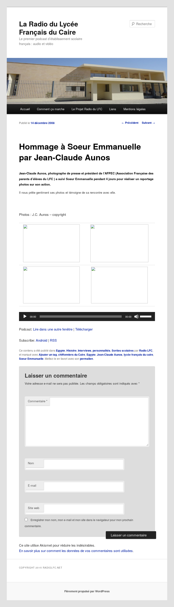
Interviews (84, 350)
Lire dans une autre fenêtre (52, 329)
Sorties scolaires (123, 350)
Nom (31, 463)
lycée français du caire (138, 354)
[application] (87, 316)
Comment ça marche (50, 109)
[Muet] (136, 316)
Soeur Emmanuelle (31, 359)
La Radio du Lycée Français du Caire (48, 28)
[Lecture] (25, 316)
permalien (86, 359)
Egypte (60, 350)
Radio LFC (145, 350)
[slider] (146, 316)
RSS (53, 340)
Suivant (148, 123)
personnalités (101, 350)
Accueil (25, 109)
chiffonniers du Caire (71, 354)
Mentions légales (134, 109)
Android (41, 340)
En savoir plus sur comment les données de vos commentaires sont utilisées (76, 550)
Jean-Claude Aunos (109, 354)
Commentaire (37, 401)
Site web (33, 508)
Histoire (71, 350)
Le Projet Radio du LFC (87, 109)
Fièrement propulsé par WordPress (87, 591)
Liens (112, 109)
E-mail (32, 485)
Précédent (130, 123)
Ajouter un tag (48, 354)
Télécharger (84, 329)
